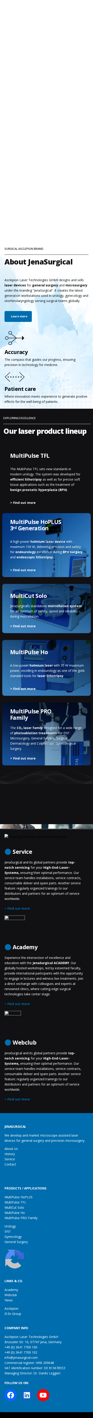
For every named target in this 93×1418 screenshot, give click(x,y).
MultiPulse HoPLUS (19, 1197)
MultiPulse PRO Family (21, 1218)
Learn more (19, 316)
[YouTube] (43, 1395)
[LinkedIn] (27, 1395)
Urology (10, 1226)
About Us (11, 1149)
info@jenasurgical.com (21, 1357)
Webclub (11, 1295)
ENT (8, 1231)
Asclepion (12, 1308)
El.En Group (13, 1314)
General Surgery (16, 1242)
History (10, 1154)
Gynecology (13, 1236)
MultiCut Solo (14, 1207)
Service (10, 1159)
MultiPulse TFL (15, 1202)
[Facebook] (11, 1395)
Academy (11, 1290)
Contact (10, 1164)
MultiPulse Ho (15, 1212)
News (9, 1300)
